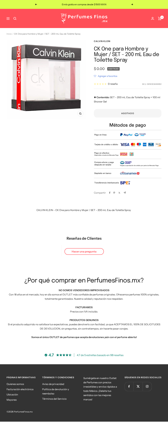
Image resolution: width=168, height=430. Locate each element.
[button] (105, 76)
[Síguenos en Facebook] (129, 386)
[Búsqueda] (14, 18)
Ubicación (12, 394)
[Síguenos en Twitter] (138, 386)
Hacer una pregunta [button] (84, 251)
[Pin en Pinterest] (114, 193)
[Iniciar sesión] (152, 18)
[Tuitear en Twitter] (119, 193)
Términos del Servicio (54, 398)
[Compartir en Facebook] (109, 193)
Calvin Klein (102, 41)
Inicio (9, 33)
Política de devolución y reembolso (55, 391)
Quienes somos (15, 384)
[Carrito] (159, 18)
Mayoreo (12, 399)
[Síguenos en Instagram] (147, 386)
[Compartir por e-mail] (125, 193)
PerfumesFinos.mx (23, 411)
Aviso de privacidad (53, 384)
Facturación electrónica (20, 389)
